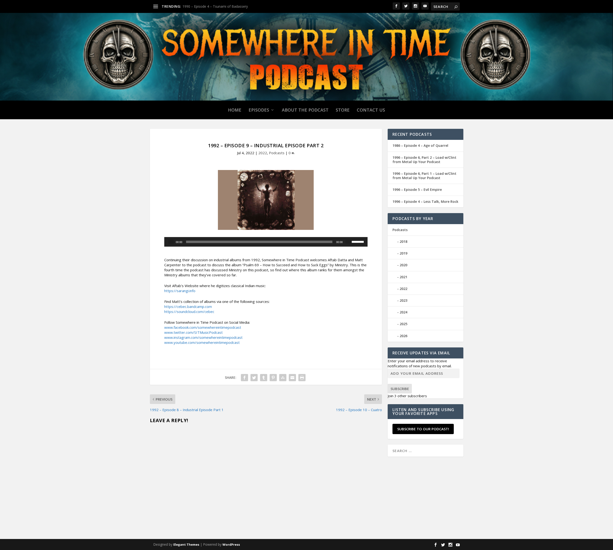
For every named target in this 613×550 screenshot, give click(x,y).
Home (234, 110)
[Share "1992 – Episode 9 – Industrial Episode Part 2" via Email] (292, 377)
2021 (403, 277)
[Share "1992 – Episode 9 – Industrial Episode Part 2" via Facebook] (244, 377)
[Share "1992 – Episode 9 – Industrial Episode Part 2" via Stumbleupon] (283, 377)
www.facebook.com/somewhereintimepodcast (202, 327)
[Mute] (348, 241)
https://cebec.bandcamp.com (188, 306)
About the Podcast (305, 110)
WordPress (231, 544)
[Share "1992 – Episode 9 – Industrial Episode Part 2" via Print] (302, 377)
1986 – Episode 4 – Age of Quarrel (420, 145)
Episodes (259, 110)
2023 (403, 300)
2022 (262, 152)
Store (343, 110)
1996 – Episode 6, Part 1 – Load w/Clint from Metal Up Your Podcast (424, 175)
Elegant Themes (186, 544)
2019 (403, 253)
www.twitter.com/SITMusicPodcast (193, 332)
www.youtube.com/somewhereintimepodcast (202, 342)
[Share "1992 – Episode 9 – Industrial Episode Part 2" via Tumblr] (263, 377)
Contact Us (371, 110)
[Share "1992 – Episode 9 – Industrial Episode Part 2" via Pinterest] (273, 377)
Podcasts (276, 152)
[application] (266, 242)
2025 (403, 324)
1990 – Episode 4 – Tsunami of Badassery (215, 6)
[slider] (358, 241)
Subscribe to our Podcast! (423, 428)
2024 (403, 312)
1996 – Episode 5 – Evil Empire (417, 189)
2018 (403, 241)
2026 (403, 336)
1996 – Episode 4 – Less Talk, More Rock (425, 201)
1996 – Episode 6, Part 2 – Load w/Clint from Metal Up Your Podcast (424, 159)
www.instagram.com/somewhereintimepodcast (203, 337)
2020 (403, 265)
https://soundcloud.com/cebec (189, 311)
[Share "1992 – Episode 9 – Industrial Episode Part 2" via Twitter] (254, 377)
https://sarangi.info (179, 290)
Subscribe (400, 388)
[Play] (171, 241)
